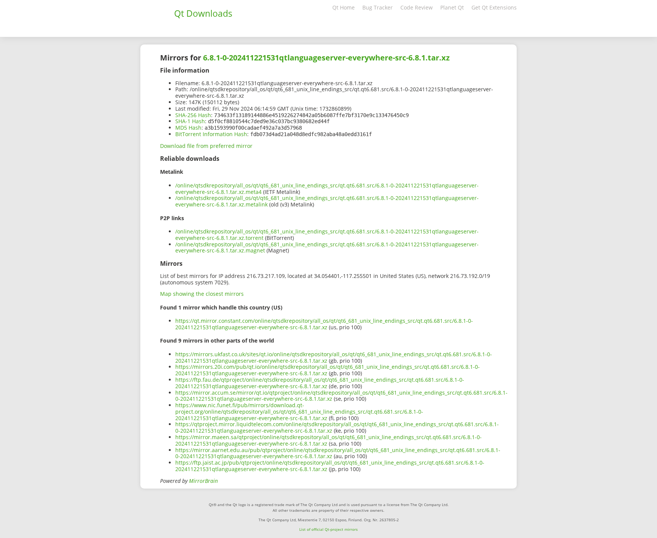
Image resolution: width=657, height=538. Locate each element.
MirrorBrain (203, 480)
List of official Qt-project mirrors (328, 529)
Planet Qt (452, 7)
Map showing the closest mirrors (202, 293)
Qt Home (343, 7)
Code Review (416, 7)
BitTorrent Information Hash (211, 134)
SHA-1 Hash (190, 121)
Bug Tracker (377, 7)
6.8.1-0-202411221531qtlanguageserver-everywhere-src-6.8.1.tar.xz (326, 57)
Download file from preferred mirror (206, 145)
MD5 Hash (188, 127)
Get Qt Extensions (494, 7)
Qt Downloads (203, 13)
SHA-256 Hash (193, 115)
